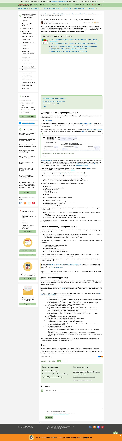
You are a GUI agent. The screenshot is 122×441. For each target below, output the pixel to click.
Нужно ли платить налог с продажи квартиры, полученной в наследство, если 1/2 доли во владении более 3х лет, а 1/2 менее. (87, 372)
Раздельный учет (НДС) (28, 67)
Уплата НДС (25, 88)
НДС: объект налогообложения (27, 32)
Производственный (28, 254)
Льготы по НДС (26, 39)
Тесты (88, 4)
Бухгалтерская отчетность (27, 103)
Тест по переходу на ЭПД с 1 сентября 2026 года (27, 139)
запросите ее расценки (82, 165)
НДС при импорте (27, 76)
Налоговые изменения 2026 (28, 110)
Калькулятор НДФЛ (79, 8)
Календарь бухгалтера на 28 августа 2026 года (26, 151)
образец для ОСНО (75, 163)
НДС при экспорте (27, 79)
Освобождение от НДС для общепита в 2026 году (55, 373)
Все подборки (27, 231)
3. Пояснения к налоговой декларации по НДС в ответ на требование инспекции (73, 46)
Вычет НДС (25, 70)
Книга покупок (26, 57)
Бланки (53, 4)
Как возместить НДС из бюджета (50, 371)
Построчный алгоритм (46, 160)
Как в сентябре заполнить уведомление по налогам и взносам (26, 169)
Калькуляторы (75, 4)
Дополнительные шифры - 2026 (51, 103)
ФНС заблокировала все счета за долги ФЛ (84, 377)
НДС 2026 (24, 20)
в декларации (48, 120)
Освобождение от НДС (28, 36)
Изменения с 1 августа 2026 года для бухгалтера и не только (27, 145)
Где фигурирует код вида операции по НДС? (54, 98)
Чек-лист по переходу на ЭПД (52, 8)
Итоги (44, 106)
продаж (66, 173)
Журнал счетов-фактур (28, 63)
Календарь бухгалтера (28, 250)
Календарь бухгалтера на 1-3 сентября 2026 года (27, 157)
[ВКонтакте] (99, 356)
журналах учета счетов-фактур (76, 173)
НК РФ (63, 288)
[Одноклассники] (102, 356)
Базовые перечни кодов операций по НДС (54, 101)
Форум (94, 4)
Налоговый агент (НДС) (28, 82)
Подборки (58, 4)
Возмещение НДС (27, 85)
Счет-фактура (25, 48)
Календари (83, 4)
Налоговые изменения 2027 (28, 107)
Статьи (47, 4)
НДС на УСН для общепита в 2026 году (52, 377)
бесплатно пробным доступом (95, 129)
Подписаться (27, 192)
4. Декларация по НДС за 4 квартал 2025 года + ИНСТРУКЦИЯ (68, 48)
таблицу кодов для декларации (56, 264)
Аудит (22, 105)
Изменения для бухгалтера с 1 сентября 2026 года (27, 134)
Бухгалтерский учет (26, 100)
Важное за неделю (23, 8)
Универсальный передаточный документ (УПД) (28, 53)
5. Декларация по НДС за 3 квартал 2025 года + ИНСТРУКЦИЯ (68, 51)
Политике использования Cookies (59, 1)
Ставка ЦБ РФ (67, 8)
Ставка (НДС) (25, 45)
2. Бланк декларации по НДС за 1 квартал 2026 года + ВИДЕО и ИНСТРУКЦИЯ (72, 43)
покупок (61, 173)
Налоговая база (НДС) (28, 42)
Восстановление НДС (28, 73)
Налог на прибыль (25, 112)
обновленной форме (85, 123)
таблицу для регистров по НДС (73, 264)
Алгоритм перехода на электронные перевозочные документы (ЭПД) (26, 177)
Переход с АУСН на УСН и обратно (82, 380)
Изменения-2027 (35, 8)
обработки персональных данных (60, 413)
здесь (82, 131)
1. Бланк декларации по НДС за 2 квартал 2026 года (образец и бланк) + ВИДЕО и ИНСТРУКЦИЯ (73, 40)
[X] (100, 356)
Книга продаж (25, 60)
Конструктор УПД (92, 8)
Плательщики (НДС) (27, 28)
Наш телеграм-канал (28, 123)
